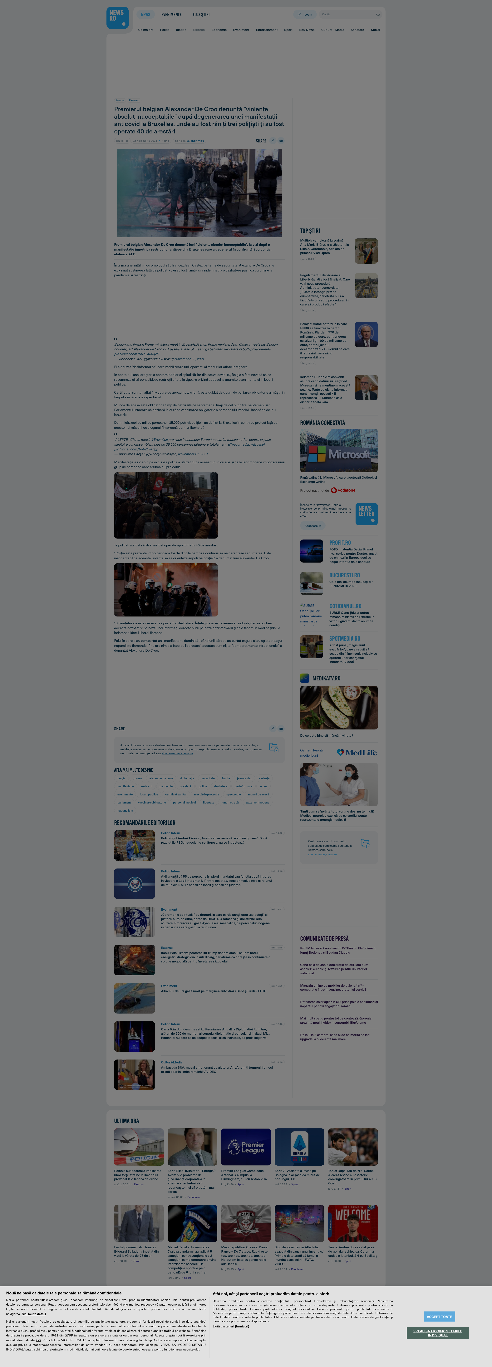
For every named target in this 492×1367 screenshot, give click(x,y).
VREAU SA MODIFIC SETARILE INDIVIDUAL (437, 1332)
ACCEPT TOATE (439, 1316)
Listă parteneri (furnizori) (231, 1326)
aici (38, 1340)
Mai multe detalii (34, 1314)
